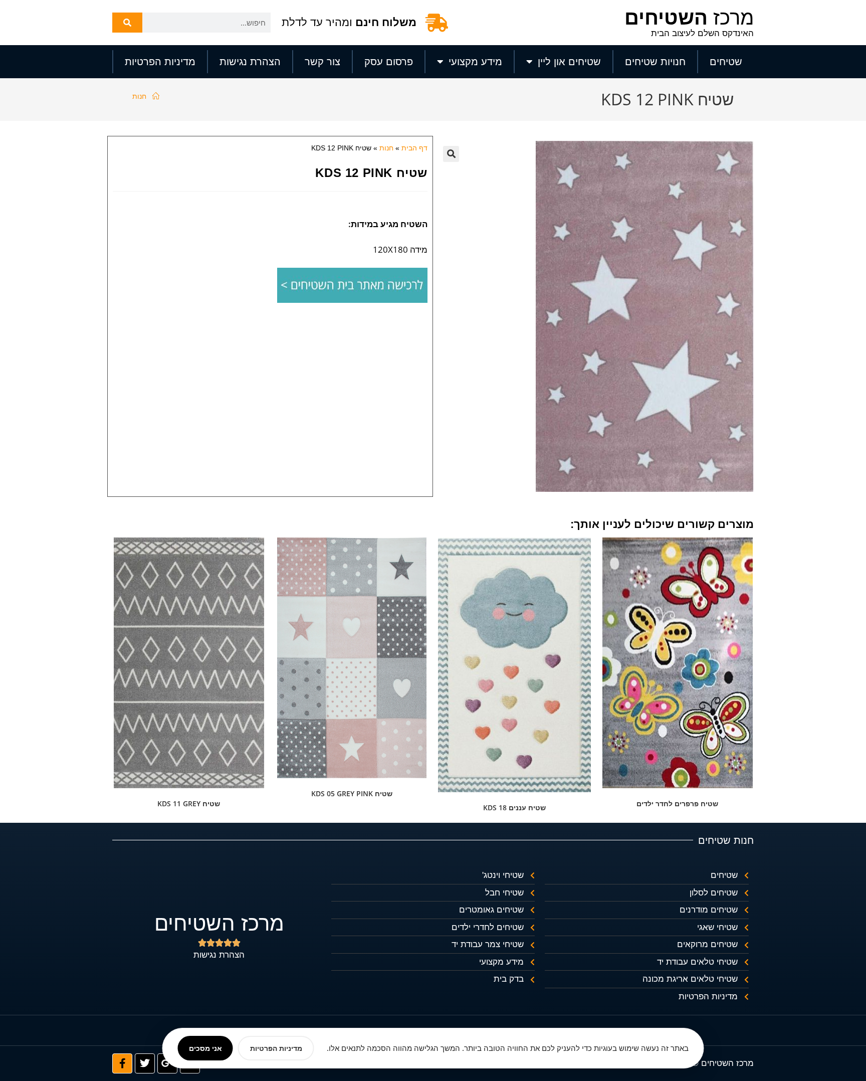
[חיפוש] (127, 23)
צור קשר (322, 61)
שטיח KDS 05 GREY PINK (351, 793)
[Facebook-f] (122, 1063)
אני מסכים (205, 1048)
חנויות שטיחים (655, 61)
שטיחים (726, 61)
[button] (451, 154)
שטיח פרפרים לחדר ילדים (677, 803)
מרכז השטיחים (219, 923)
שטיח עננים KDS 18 (514, 807)
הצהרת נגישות (250, 61)
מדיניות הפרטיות (160, 61)
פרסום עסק (388, 61)
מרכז (689, 18)
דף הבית (414, 148)
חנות (139, 96)
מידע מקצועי (475, 61)
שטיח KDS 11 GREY (188, 803)
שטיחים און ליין (569, 61)
